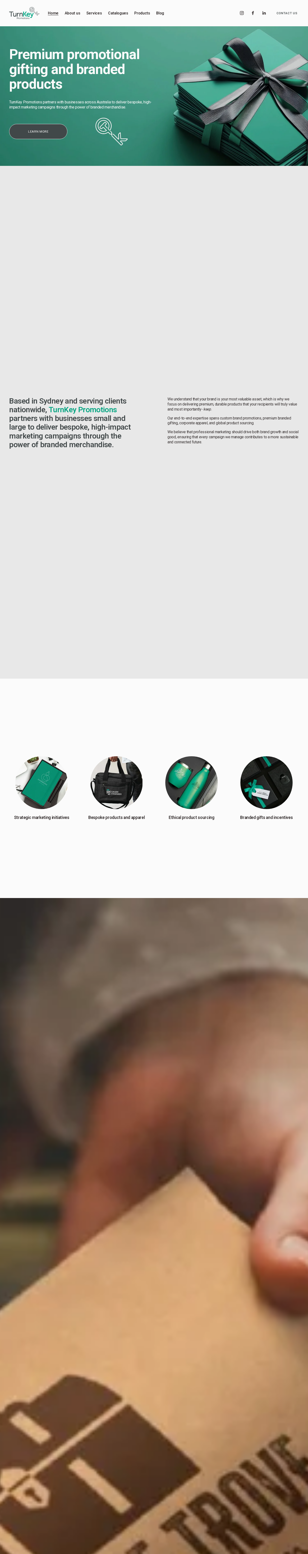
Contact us (286, 13)
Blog (160, 13)
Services (94, 13)
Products (142, 13)
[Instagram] (241, 13)
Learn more (38, 131)
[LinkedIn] (264, 13)
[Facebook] (252, 13)
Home (53, 13)
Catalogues (118, 13)
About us (72, 13)
